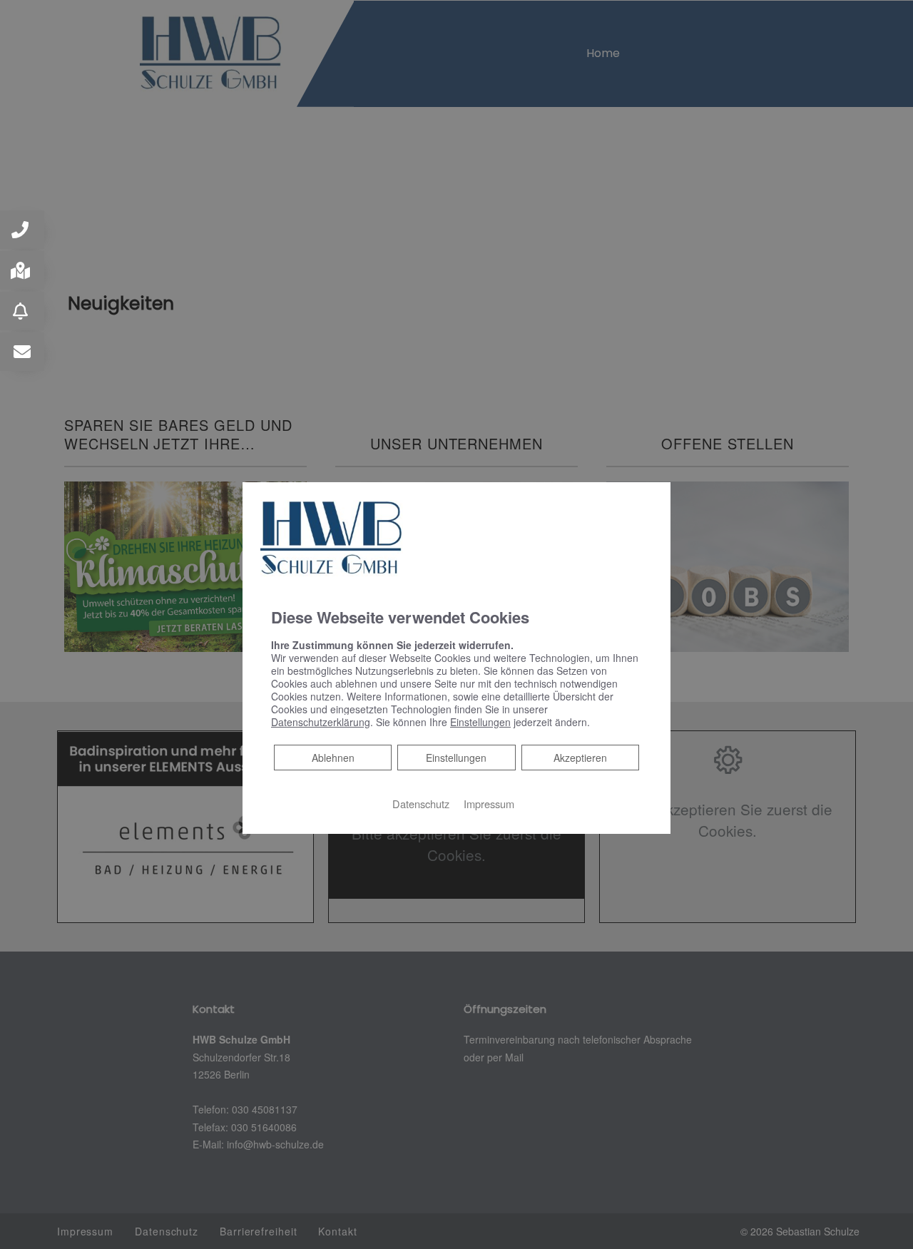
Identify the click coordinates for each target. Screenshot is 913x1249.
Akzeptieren (580, 757)
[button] (22, 229)
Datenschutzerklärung (320, 721)
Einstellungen (456, 757)
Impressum (489, 802)
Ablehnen (333, 756)
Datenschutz (420, 802)
